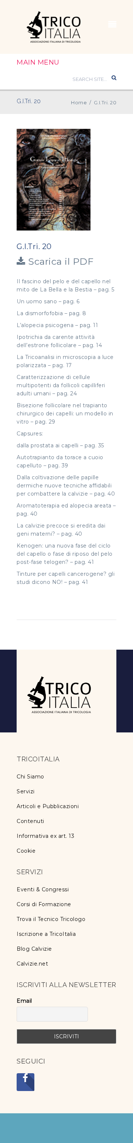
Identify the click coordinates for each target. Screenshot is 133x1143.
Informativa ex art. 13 (45, 836)
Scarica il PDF (59, 261)
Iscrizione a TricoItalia (46, 934)
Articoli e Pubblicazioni (48, 806)
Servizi (26, 791)
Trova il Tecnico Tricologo (51, 919)
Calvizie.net (32, 963)
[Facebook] (25, 1082)
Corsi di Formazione (44, 904)
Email (24, 1000)
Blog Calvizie (34, 949)
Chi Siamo (30, 776)
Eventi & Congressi (43, 889)
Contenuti (30, 821)
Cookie (26, 851)
